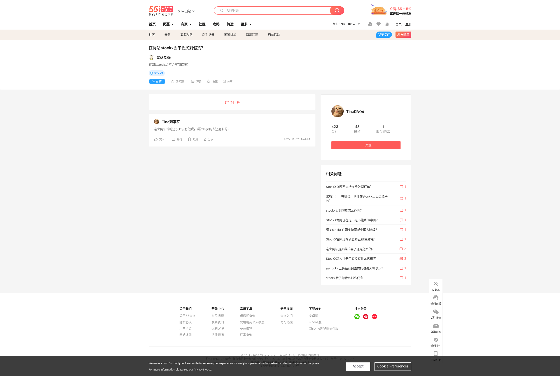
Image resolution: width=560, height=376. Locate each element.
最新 (167, 34)
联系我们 (218, 322)
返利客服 (218, 328)
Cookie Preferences (392, 366)
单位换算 (246, 328)
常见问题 (218, 316)
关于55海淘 (187, 316)
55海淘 (161, 11)
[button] (186, 11)
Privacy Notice (202, 369)
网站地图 (185, 335)
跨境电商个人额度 (252, 322)
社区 (152, 34)
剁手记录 (208, 34)
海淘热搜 (286, 322)
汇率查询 (246, 335)
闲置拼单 (230, 34)
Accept (358, 366)
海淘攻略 (186, 34)
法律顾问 (218, 335)
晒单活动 (274, 34)
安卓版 (313, 316)
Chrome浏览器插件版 (323, 328)
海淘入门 (286, 316)
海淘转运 (252, 34)
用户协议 (185, 328)
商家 (184, 24)
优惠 (166, 24)
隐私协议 (185, 322)
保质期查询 (247, 316)
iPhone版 (315, 322)
